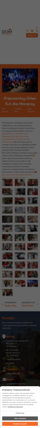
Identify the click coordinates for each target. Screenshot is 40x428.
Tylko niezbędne (20, 418)
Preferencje (20, 413)
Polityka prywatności (15, 407)
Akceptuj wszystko (20, 424)
